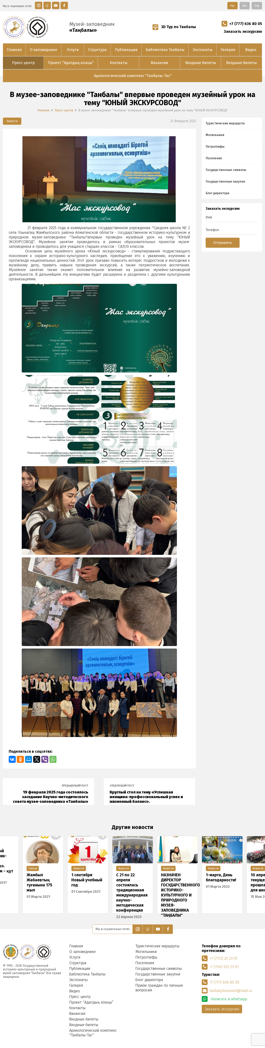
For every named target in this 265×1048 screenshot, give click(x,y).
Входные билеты (200, 62)
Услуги (73, 49)
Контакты (118, 62)
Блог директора (217, 193)
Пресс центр (23, 62)
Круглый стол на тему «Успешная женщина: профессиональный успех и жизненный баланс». (146, 794)
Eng (257, 5)
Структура (97, 49)
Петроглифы (215, 146)
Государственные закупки (225, 181)
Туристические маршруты (225, 123)
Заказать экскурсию (243, 31)
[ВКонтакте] (12, 759)
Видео (250, 49)
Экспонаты (202, 49)
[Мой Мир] (28, 759)
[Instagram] (38, 5)
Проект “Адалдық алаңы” (71, 62)
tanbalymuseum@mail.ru (231, 990)
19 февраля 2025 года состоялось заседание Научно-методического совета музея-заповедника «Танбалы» (50, 794)
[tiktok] (47, 5)
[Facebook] (64, 5)
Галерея (228, 49)
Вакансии (159, 62)
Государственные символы (226, 170)
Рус (232, 5)
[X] (36, 759)
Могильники (215, 135)
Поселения (214, 158)
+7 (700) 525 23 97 (224, 966)
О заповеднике (43, 49)
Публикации (126, 49)
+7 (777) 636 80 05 (245, 23)
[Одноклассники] (20, 759)
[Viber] (44, 759)
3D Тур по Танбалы (178, 26)
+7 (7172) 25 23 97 (223, 958)
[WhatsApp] (52, 759)
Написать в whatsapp (228, 999)
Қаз (244, 5)
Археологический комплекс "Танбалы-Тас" (132, 75)
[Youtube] (55, 5)
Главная (14, 49)
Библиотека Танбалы (165, 49)
